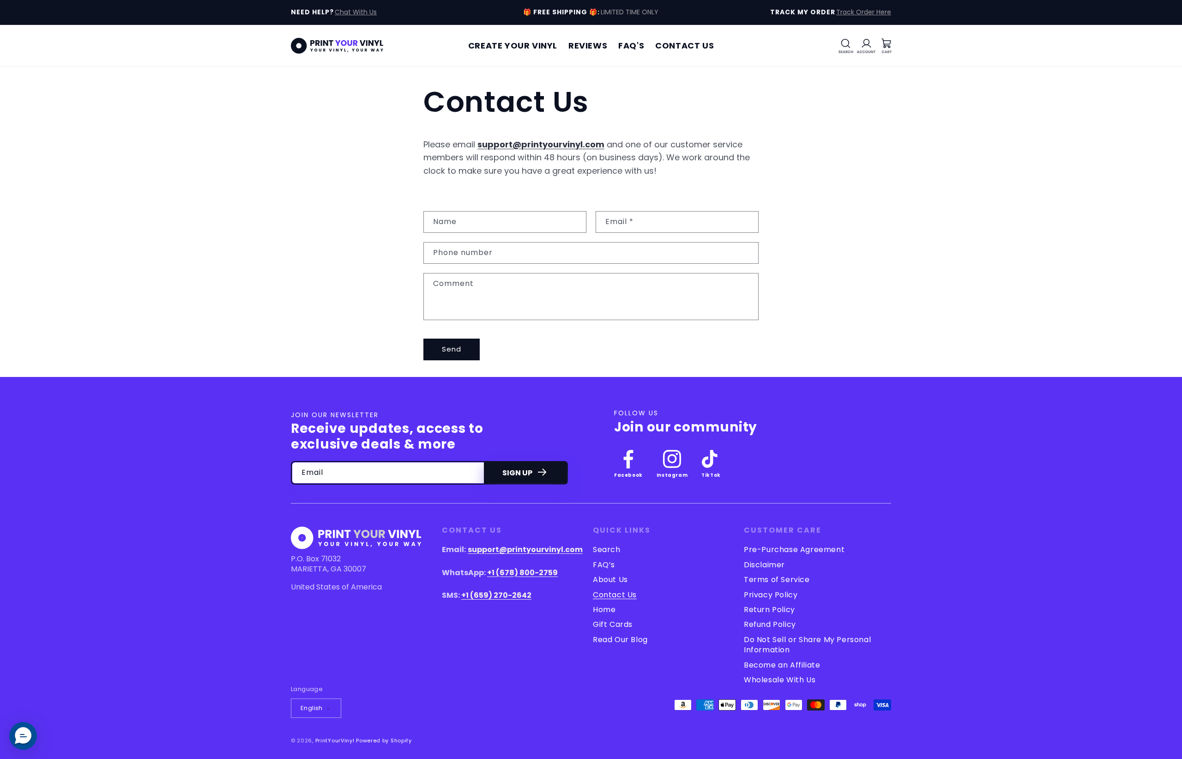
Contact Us (615, 594)
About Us (610, 579)
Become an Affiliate (782, 665)
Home (604, 609)
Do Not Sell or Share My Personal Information (807, 644)
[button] (846, 46)
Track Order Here (863, 12)
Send (451, 349)
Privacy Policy (770, 594)
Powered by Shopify (384, 740)
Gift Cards (613, 624)
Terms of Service (777, 579)
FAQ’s (604, 564)
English (312, 708)
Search (607, 550)
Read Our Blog (620, 639)
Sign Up (517, 473)
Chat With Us (356, 12)
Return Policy (769, 609)
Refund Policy (770, 624)
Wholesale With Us (779, 679)
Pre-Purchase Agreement (794, 550)
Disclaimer (764, 564)
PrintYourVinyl (335, 740)
